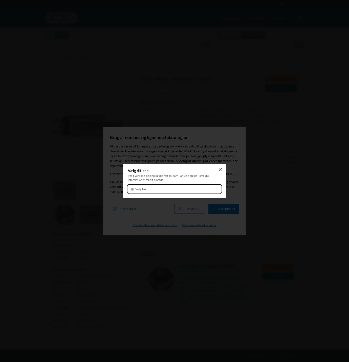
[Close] (220, 169)
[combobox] (174, 189)
